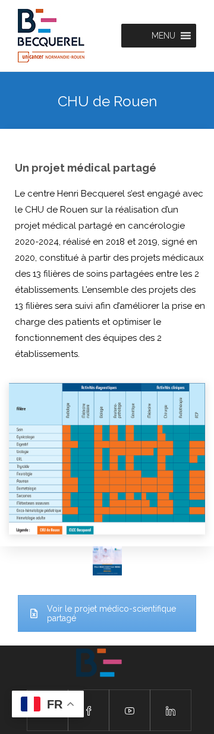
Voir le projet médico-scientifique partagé (111, 613)
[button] (163, 36)
